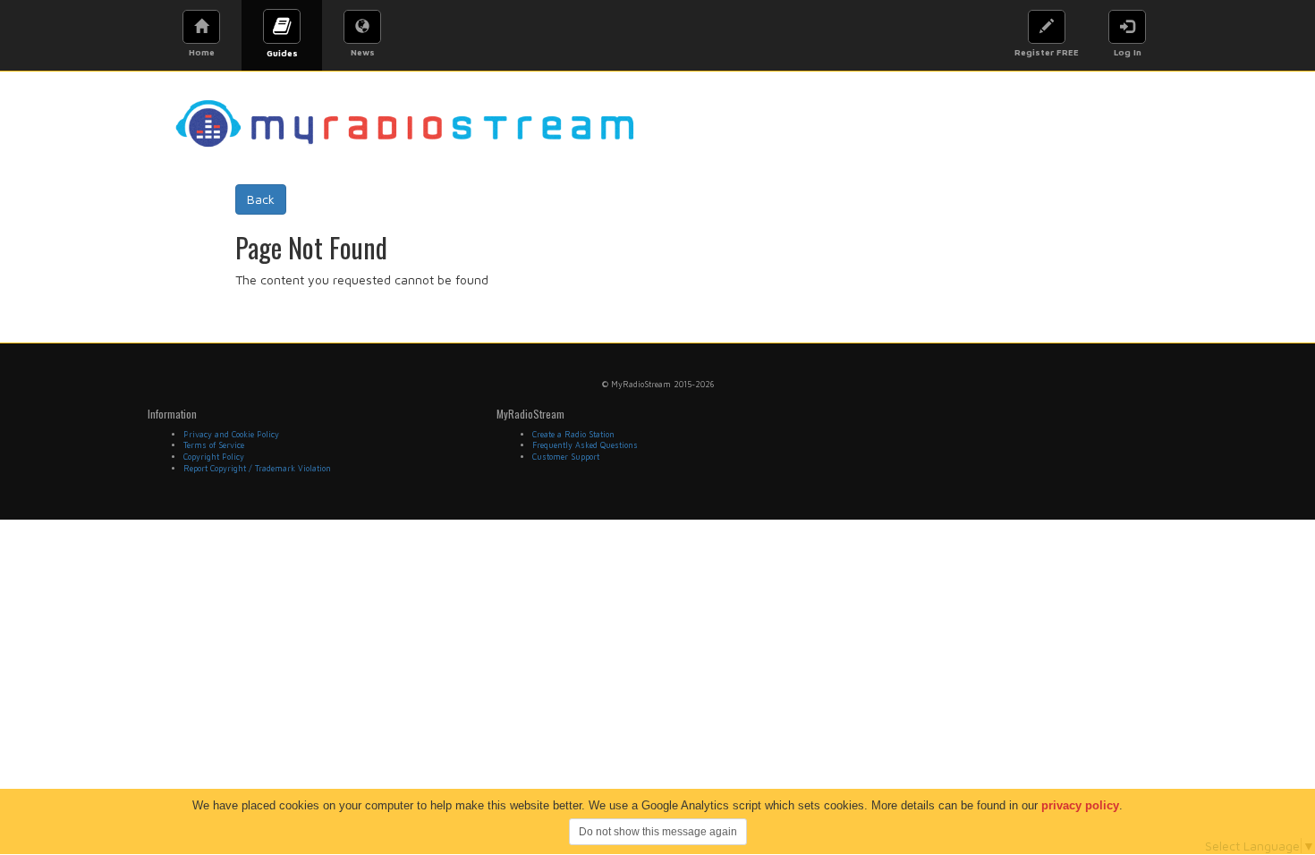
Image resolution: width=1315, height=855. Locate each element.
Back (261, 199)
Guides (282, 52)
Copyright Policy (213, 456)
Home (202, 52)
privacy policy (1080, 805)
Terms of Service (213, 445)
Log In (1127, 52)
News (363, 52)
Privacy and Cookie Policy (231, 434)
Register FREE (1046, 52)
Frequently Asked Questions (585, 445)
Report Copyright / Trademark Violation (257, 468)
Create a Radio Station (573, 434)
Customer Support (565, 456)
